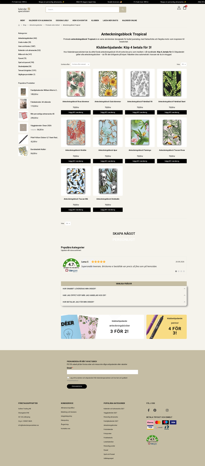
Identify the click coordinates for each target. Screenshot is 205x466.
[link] (124, 265)
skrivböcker (109, 39)
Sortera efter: (65, 64)
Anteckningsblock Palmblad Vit (139, 101)
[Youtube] (161, 410)
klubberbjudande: (175, 318)
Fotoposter (107, 433)
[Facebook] (148, 410)
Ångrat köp (65, 424)
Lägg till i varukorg (76, 112)
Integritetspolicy (66, 416)
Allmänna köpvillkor (68, 408)
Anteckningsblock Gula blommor (108, 101)
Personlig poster (109, 446)
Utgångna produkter (25, 74)
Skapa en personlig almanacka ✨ (51, 2)
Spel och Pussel (109, 454)
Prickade (67, 39)
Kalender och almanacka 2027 (114, 409)
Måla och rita (23, 54)
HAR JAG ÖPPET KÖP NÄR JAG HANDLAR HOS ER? (84, 295)
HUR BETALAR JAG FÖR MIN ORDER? (78, 302)
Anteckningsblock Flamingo (140, 150)
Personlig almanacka (111, 417)
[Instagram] (167, 410)
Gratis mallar (23, 42)
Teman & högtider (24, 70)
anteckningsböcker (119, 325)
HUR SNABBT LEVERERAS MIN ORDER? (79, 289)
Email (70, 368)
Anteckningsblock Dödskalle (107, 199)
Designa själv (62, 20)
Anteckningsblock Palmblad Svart (171, 101)
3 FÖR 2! (119, 331)
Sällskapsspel (108, 458)
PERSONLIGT (124, 239)
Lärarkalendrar (109, 442)
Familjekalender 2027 (111, 421)
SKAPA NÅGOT (124, 234)
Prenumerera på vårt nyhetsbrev (82, 361)
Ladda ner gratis (110, 20)
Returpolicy (65, 420)
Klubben (95, 20)
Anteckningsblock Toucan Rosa (172, 150)
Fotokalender (108, 429)
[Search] (122, 9)
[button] (166, 440)
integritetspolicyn (72, 380)
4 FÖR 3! (174, 330)
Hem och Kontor (79, 20)
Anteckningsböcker (25, 38)
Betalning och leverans (68, 412)
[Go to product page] (23, 92)
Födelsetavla (108, 438)
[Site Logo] (24, 10)
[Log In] (179, 9)
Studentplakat (23, 66)
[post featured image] (76, 83)
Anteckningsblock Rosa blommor (76, 101)
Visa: (178, 64)
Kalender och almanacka (40, 20)
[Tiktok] (173, 410)
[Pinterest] (155, 410)
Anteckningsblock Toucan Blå (76, 199)
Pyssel (20, 58)
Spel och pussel (24, 62)
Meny (22, 20)
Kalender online (129, 20)
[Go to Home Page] (19, 25)
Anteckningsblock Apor (107, 150)
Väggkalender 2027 (110, 413)
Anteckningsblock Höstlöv (75, 150)
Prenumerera (77, 386)
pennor (175, 322)
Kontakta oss (65, 428)
